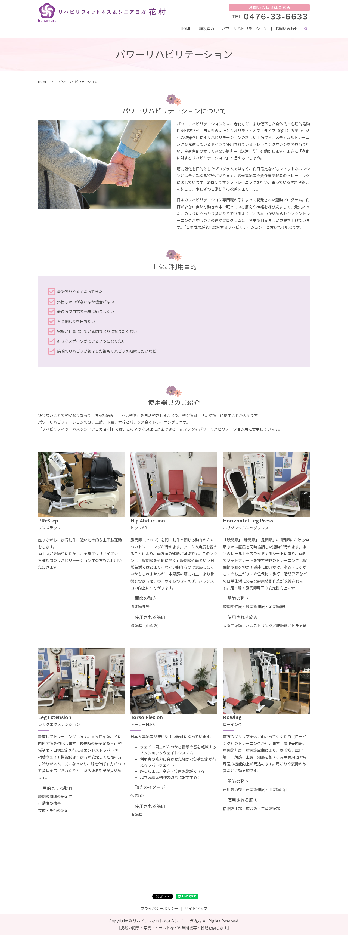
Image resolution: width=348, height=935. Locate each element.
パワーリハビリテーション (245, 28)
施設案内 (206, 28)
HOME (186, 28)
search (306, 29)
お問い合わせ (286, 28)
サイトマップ (196, 908)
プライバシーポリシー (160, 908)
